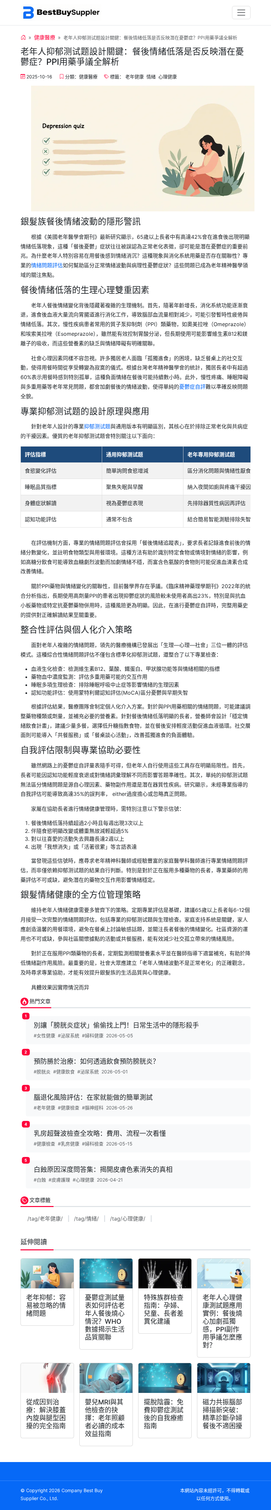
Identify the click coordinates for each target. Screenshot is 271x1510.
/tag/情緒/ (86, 1218)
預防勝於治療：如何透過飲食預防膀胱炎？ (96, 1061)
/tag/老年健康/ (45, 1218)
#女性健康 (44, 1035)
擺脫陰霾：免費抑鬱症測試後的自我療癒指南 (163, 1414)
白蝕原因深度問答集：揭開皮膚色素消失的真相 (103, 1170)
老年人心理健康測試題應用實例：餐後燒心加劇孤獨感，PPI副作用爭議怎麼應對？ (222, 1321)
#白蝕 (40, 1180)
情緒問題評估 (47, 265)
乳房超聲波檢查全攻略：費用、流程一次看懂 (100, 1134)
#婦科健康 (92, 1035)
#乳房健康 (68, 1143)
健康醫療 (44, 37)
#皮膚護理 (59, 1180)
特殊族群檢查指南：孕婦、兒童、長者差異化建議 (163, 1309)
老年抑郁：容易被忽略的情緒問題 (46, 1305)
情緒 (151, 76)
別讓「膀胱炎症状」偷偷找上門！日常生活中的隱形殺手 (116, 1025)
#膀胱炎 (42, 1071)
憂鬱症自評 (192, 386)
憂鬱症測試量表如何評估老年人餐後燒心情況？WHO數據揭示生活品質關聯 (105, 1317)
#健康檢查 (68, 1107)
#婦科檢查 (92, 1143)
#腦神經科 (92, 1107)
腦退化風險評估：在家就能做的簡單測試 (93, 1097)
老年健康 (134, 76)
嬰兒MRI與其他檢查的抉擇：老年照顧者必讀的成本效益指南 (105, 1418)
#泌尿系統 (68, 1035)
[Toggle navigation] (241, 12)
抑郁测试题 (97, 426)
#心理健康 (83, 1180)
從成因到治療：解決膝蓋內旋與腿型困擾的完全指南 (46, 1414)
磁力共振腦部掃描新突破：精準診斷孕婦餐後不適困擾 (222, 1414)
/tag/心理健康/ (127, 1218)
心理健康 (167, 76)
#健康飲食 (64, 1071)
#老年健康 (44, 1107)
